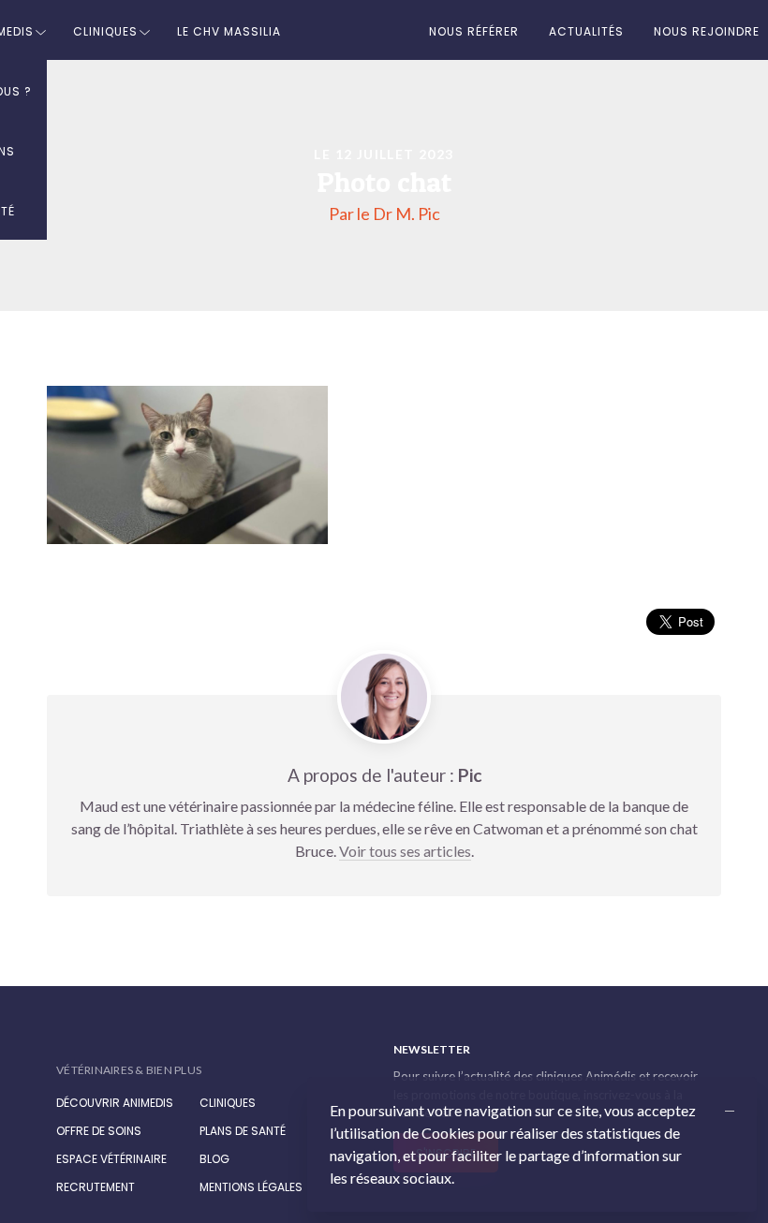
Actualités (586, 31)
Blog (214, 1159)
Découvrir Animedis (114, 1103)
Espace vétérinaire (111, 1159)
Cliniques (105, 31)
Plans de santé (242, 1131)
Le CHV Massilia (229, 31)
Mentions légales (251, 1187)
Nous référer (474, 31)
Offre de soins (98, 1131)
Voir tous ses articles (405, 851)
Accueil (355, 30)
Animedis (130, 1050)
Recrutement (95, 1187)
